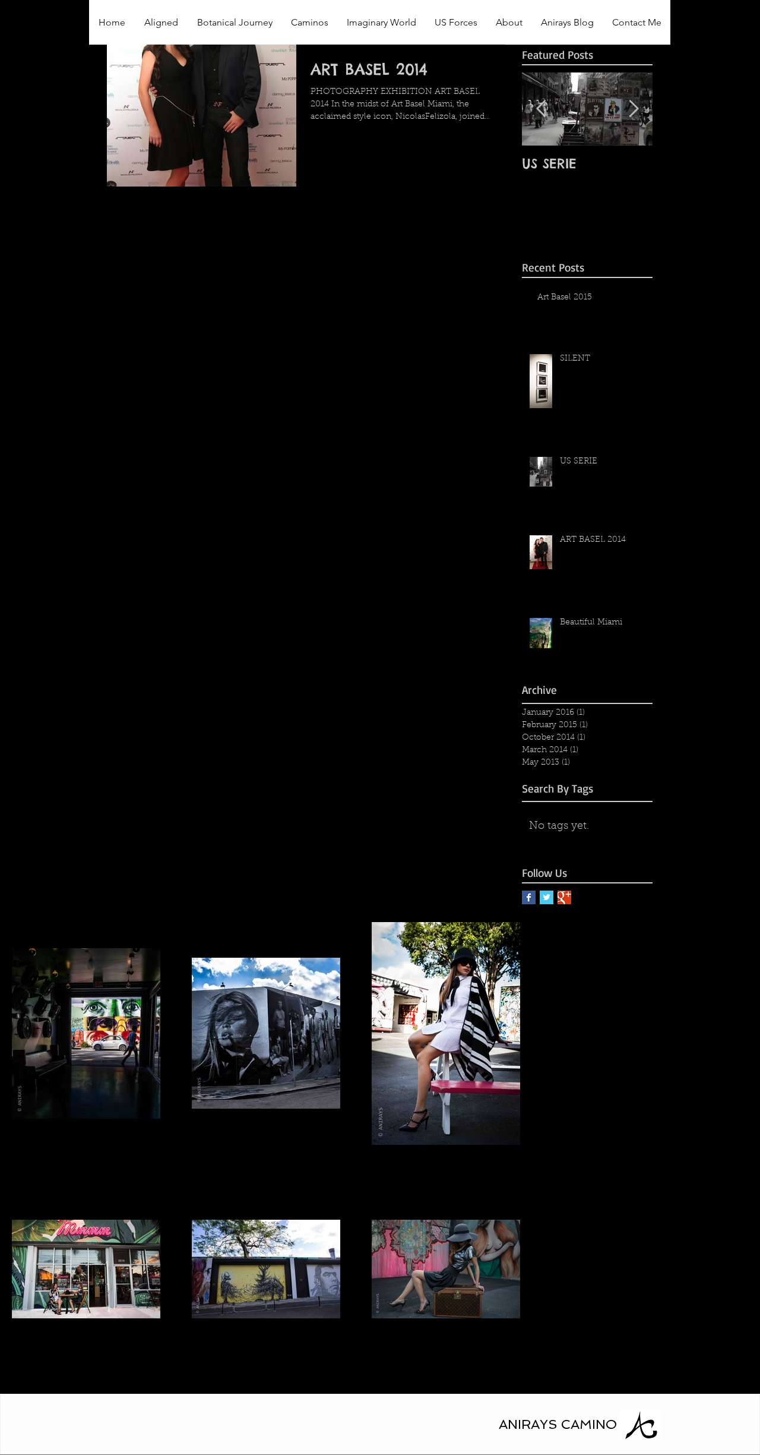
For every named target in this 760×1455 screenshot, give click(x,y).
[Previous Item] (541, 109)
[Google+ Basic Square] (564, 897)
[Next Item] (633, 109)
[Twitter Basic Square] (546, 897)
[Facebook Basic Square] (529, 897)
